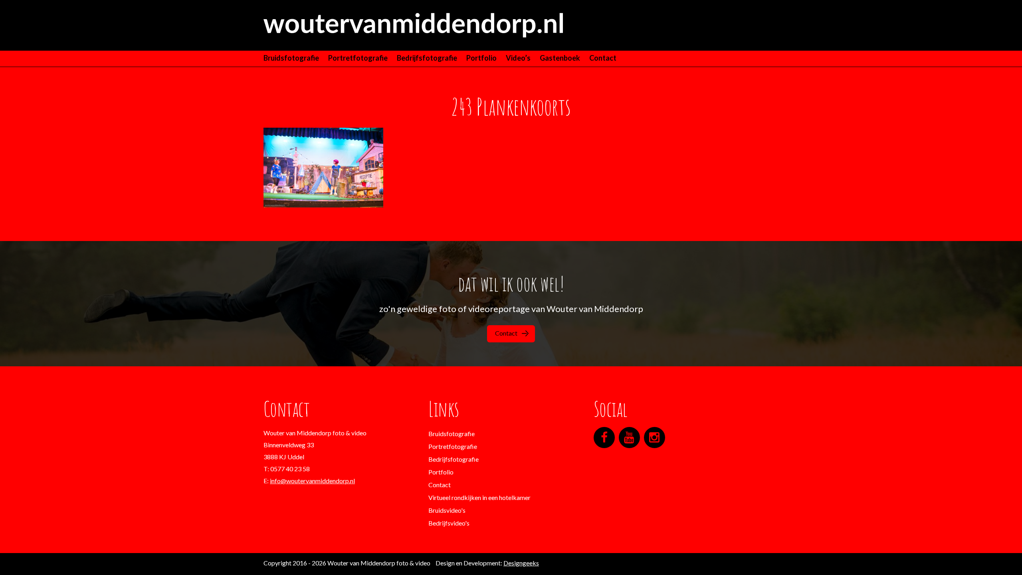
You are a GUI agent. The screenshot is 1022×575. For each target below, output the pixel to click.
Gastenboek (560, 57)
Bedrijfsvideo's (448, 523)
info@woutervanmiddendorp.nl (312, 480)
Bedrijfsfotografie (427, 57)
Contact (602, 57)
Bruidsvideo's (446, 510)
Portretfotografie (358, 57)
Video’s (518, 57)
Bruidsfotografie (291, 57)
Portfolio (481, 57)
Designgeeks (521, 563)
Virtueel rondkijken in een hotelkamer (479, 497)
